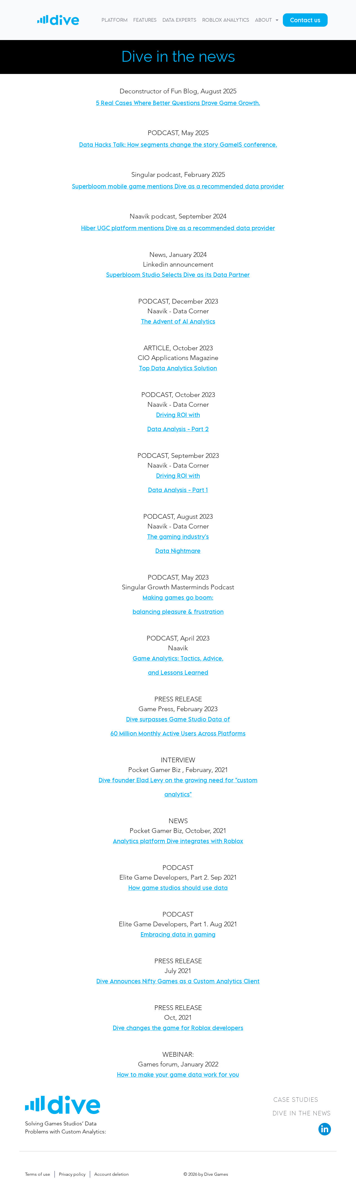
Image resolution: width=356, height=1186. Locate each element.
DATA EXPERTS (179, 20)
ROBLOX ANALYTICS (225, 20)
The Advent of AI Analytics (178, 321)
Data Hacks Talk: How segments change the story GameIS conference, (178, 144)
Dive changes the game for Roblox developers (178, 1027)
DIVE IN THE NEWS (302, 1113)
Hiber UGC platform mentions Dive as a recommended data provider (178, 228)
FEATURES (145, 20)
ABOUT (263, 20)
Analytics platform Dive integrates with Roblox (178, 841)
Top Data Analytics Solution (178, 368)
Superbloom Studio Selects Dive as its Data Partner (178, 274)
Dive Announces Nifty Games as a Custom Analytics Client (178, 981)
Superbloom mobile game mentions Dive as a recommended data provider (178, 186)
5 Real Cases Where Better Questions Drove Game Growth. (178, 102)
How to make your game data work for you (178, 1074)
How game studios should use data (178, 887)
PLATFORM (114, 20)
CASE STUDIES (295, 1099)
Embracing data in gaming (178, 934)
